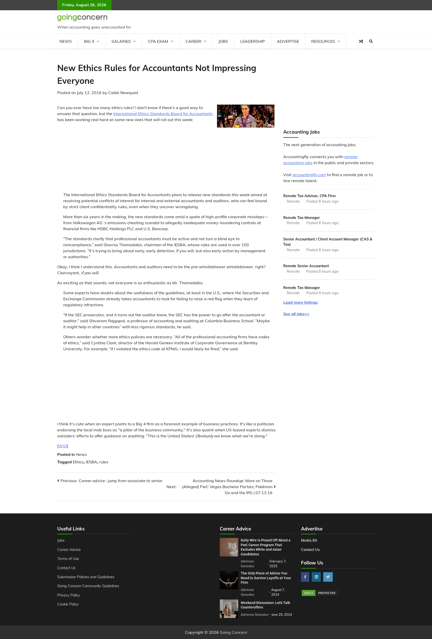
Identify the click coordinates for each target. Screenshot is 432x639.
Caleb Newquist (123, 92)
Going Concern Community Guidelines (88, 586)
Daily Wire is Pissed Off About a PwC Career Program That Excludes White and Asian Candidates (265, 547)
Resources (323, 41)
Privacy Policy (68, 595)
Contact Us (66, 568)
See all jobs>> (296, 313)
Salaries (121, 41)
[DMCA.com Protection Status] (319, 595)
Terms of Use (68, 558)
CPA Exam (158, 41)
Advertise (288, 41)
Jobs (223, 41)
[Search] (371, 41)
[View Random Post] (361, 41)
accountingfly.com (309, 174)
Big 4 (89, 41)
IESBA (91, 461)
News (66, 41)
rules (103, 461)
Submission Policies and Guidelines (85, 577)
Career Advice (69, 549)
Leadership (252, 41)
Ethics (78, 461)
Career (193, 41)
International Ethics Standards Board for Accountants (163, 113)
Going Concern (233, 632)
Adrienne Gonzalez (254, 614)
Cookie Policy (68, 604)
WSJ (62, 445)
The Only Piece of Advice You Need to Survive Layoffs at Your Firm (266, 577)
